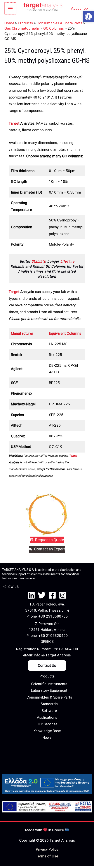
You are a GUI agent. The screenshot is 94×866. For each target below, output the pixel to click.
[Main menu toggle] (10, 8)
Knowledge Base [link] (47, 731)
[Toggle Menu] (85, 8)
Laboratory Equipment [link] (49, 690)
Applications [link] (47, 717)
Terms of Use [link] (47, 856)
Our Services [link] (47, 724)
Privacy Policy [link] (47, 849)
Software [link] (49, 710)
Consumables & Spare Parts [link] (49, 697)
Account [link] (78, 8)
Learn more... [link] (28, 578)
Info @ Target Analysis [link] (52, 655)
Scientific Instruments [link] (49, 684)
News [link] (47, 737)
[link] (88, 16)
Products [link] (47, 676)
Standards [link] (49, 704)
